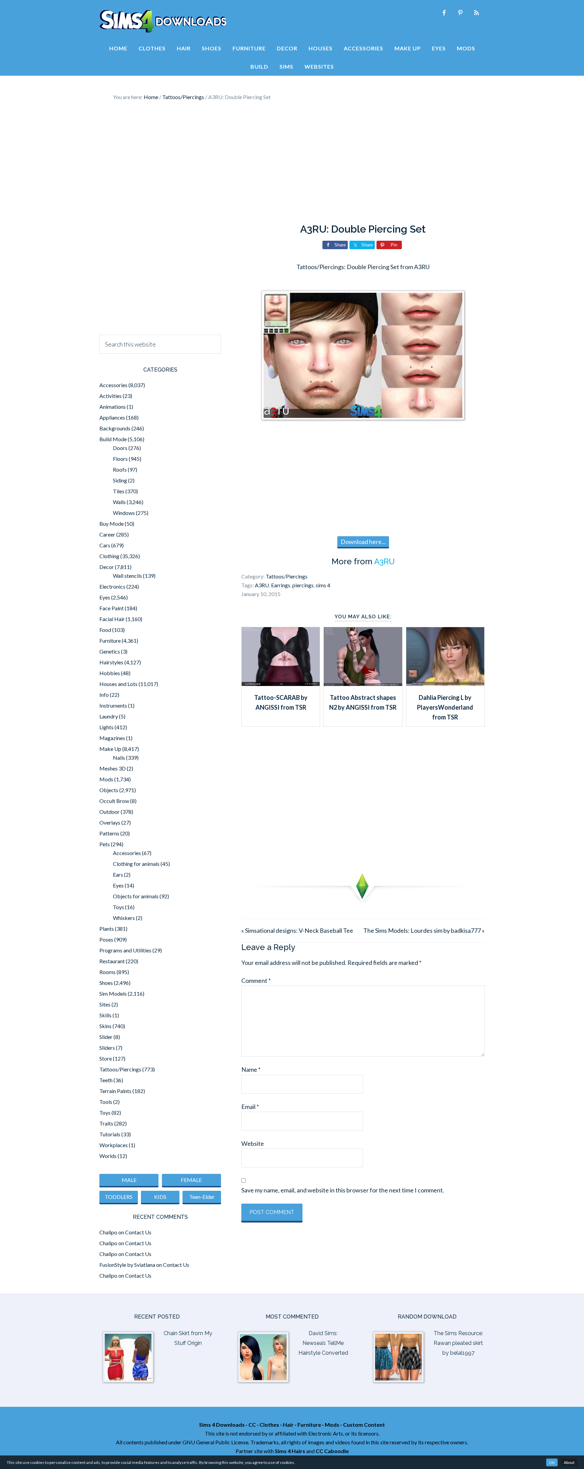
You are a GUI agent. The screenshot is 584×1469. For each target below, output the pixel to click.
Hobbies (109, 673)
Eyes (104, 597)
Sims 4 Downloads (162, 21)
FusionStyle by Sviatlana (127, 1264)
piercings (303, 585)
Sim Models (113, 993)
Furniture (110, 640)
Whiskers (124, 918)
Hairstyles (111, 662)
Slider (106, 1037)
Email (250, 1106)
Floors (120, 458)
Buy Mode (111, 523)
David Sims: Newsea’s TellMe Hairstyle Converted (323, 1343)
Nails (119, 757)
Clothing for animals (136, 863)
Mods (106, 779)
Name (251, 1069)
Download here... (363, 541)
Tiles (118, 491)
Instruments (113, 705)
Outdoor (109, 811)
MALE (129, 1180)
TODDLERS (118, 1196)
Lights (106, 727)
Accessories (113, 385)
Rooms (107, 972)
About (569, 1462)
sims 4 (323, 585)
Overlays (109, 822)
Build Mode (113, 439)
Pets (104, 844)
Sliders (107, 1047)
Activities (110, 396)
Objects (108, 790)
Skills (105, 1015)
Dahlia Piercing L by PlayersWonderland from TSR (445, 707)
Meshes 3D (112, 768)
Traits (106, 1123)
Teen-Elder (202, 1196)
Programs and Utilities (125, 950)
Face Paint (111, 608)
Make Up (110, 748)
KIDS (160, 1196)
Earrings (280, 585)
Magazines (112, 738)
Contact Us (138, 1232)
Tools (105, 1101)
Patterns (109, 833)
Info (104, 694)
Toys (118, 907)
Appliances (112, 417)
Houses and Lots (118, 684)
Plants (106, 928)
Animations (112, 406)
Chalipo (108, 1232)
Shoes (106, 982)
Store (105, 1058)
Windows (124, 513)
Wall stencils (127, 575)
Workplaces (113, 1145)
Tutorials (109, 1134)
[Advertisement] (292, 162)
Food (105, 629)
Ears (118, 874)
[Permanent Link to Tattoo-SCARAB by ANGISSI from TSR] (281, 683)
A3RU (384, 561)
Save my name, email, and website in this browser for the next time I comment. (342, 1190)
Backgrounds (114, 428)
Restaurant (112, 961)
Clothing (109, 556)
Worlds (108, 1156)
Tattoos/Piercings (287, 576)
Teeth (106, 1080)
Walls (119, 502)
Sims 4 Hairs (290, 1451)
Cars (104, 545)
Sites (105, 1004)
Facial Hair (112, 619)
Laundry (108, 716)
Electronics (112, 586)
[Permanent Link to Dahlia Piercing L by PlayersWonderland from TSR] (445, 683)
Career (107, 534)
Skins (105, 1026)
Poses (106, 939)
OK (552, 1462)
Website (252, 1143)
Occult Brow (114, 801)
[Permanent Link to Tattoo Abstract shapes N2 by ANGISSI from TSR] (363, 683)
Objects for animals (136, 896)
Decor (106, 567)
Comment (256, 980)
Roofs (120, 469)
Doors (120, 448)
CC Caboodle (332, 1451)
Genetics (109, 651)
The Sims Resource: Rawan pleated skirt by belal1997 (458, 1343)
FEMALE (191, 1180)
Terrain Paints (115, 1091)
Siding (120, 480)
